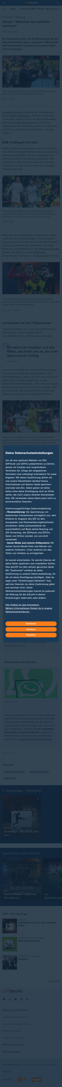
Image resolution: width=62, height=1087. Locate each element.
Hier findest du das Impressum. (22, 604)
